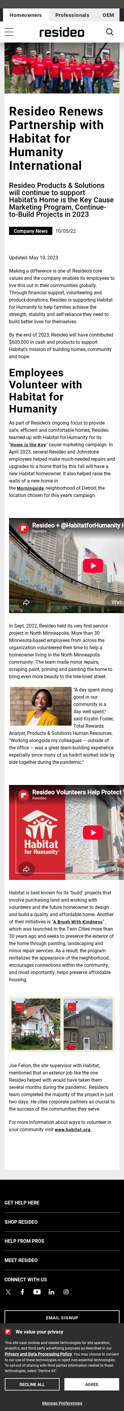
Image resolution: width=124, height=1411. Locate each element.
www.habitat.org (73, 1129)
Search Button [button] (109, 32)
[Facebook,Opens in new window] (22, 1292)
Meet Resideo (30, 1260)
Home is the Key (28, 445)
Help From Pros (33, 1240)
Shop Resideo (30, 1221)
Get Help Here (31, 1202)
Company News (31, 231)
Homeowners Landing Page (62, 32)
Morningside (30, 488)
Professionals (72, 14)
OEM (108, 14)
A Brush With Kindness (78, 922)
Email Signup (62, 1318)
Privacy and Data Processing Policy (38, 1354)
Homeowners (26, 14)
